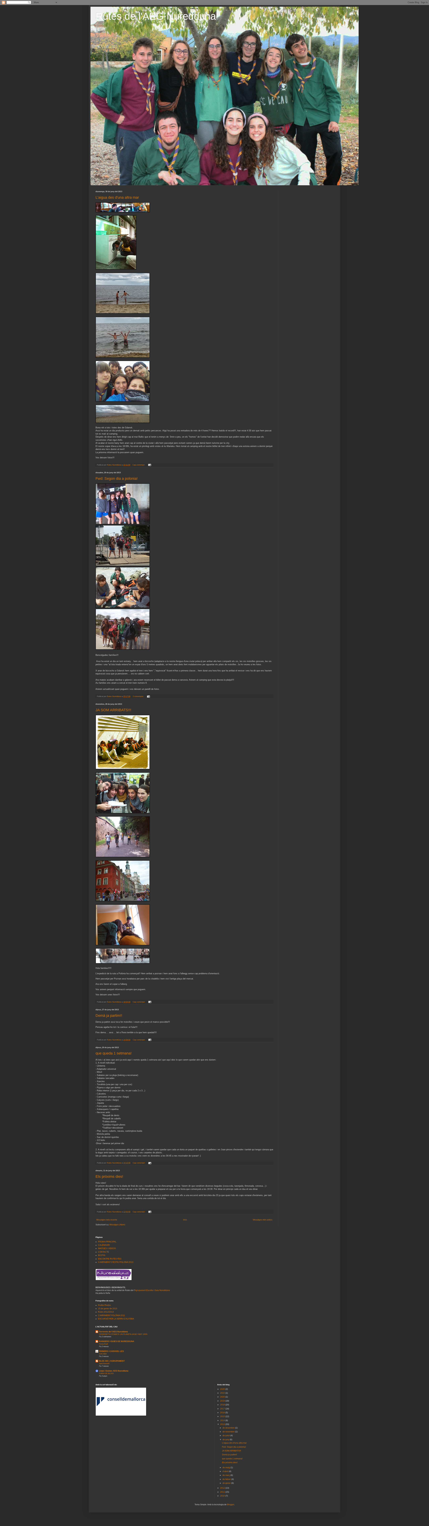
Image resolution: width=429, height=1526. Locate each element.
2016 (222, 1412)
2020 (222, 1397)
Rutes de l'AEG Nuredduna (156, 16)
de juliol (226, 1435)
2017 (222, 1409)
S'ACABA (103, 1354)
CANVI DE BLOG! (106, 1373)
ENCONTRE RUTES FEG (109, 1259)
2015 (222, 1416)
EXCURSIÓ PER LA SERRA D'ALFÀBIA (116, 1319)
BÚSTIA (101, 1255)
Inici (185, 1220)
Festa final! (103, 1344)
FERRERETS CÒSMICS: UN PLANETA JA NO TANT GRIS (123, 1334)
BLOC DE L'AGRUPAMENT (112, 1361)
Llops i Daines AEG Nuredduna (113, 1371)
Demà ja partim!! (109, 1015)
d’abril (226, 1471)
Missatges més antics (262, 1220)
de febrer (227, 1479)
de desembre (229, 1428)
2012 (222, 1488)
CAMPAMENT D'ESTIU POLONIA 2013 (115, 1262)
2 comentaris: (138, 696)
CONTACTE (103, 1252)
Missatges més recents (106, 1220)
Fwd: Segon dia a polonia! (117, 478)
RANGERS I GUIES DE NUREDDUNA (116, 1341)
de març (226, 1475)
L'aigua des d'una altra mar (117, 197)
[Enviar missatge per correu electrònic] (149, 465)
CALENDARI (104, 1245)
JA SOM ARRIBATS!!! (113, 710)
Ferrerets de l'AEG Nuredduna (113, 1332)
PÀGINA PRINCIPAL (107, 1242)
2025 (222, 1389)
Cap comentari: (139, 465)
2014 (222, 1420)
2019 (222, 1401)
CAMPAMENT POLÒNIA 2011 (111, 1315)
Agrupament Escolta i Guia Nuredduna (152, 1290)
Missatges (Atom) (117, 1224)
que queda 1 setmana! (114, 1053)
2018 (222, 1405)
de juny (226, 1439)
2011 (222, 1492)
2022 (222, 1393)
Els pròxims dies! (109, 1176)
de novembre (229, 1432)
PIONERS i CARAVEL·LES (111, 1351)
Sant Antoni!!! (104, 1364)
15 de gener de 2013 (107, 1308)
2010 (222, 1496)
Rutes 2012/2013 (106, 1312)
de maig (226, 1467)
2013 (222, 1424)
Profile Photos (104, 1305)
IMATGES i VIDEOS (107, 1248)
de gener (227, 1483)
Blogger (230, 1504)
